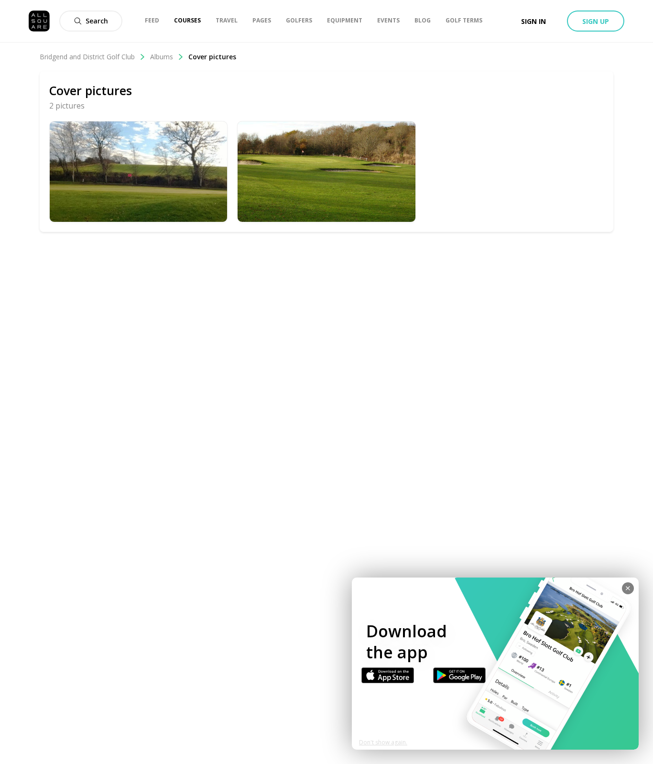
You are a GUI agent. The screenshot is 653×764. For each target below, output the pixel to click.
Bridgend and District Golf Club (87, 56)
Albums (161, 56)
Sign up (595, 21)
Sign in (533, 21)
